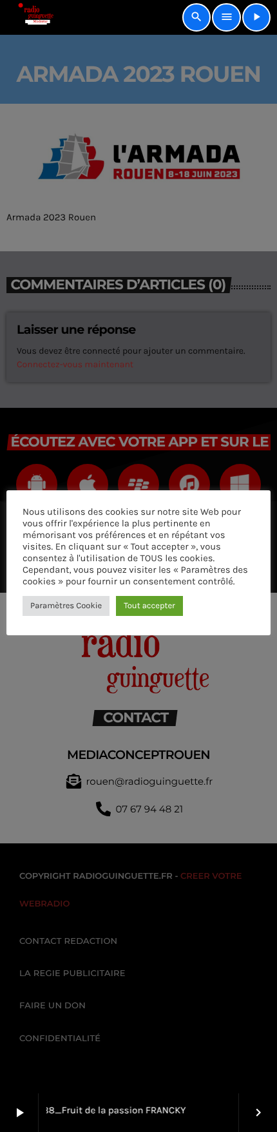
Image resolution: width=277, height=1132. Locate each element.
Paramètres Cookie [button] (66, 606)
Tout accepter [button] (149, 606)
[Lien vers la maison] (31, 17)
